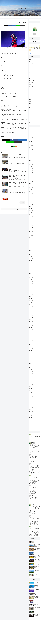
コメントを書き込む (14, 209)
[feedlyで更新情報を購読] (14, 146)
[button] (22, 25)
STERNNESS (34, 32)
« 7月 (30, 53)
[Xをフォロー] (12, 146)
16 (39, 47)
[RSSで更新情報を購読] (16, 146)
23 (39, 48)
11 (31, 47)
